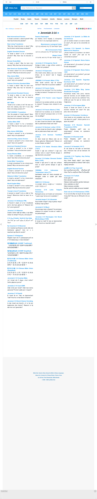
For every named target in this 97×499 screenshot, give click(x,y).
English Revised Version (15, 169)
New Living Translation (15, 44)
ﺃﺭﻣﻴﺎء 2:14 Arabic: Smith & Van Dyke (19, 218)
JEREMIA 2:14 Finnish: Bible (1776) (47, 80)
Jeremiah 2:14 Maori (42, 207)
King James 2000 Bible (15, 131)
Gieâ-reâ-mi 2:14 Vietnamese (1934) (76, 192)
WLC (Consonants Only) (54, 50)
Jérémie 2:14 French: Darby (44, 88)
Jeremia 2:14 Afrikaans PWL (17, 201)
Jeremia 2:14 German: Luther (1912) (47, 127)
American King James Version (17, 139)
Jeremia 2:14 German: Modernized (47, 119)
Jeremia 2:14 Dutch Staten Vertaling (20, 301)
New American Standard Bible (17, 68)
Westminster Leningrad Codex (51, 44)
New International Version (16, 36)
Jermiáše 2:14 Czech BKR (16, 286)
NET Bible (10, 102)
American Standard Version (16, 146)
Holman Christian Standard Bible (18, 83)
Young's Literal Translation (16, 191)
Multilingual (11, 28)
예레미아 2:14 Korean (42, 182)
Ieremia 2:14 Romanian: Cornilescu (76, 115)
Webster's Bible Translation (16, 176)
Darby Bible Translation (15, 161)
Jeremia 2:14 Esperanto (43, 71)
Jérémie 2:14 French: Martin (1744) (47, 110)
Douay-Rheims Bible (14, 154)
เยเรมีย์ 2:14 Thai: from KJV (73, 168)
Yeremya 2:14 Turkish (71, 176)
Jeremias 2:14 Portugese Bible (74, 105)
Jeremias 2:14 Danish (14, 293)
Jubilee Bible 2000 (13, 122)
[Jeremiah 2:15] (94, 228)
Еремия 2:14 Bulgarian (15, 235)
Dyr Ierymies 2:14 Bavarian (16, 226)
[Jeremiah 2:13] (2, 228)
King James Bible (13, 76)
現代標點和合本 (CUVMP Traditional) (19, 243)
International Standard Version (18, 93)
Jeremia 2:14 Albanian (15, 210)
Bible (7, 28)
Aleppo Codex (57, 55)
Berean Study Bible (14, 61)
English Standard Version (16, 51)
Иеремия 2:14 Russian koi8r (73, 137)
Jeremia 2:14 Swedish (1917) (74, 146)
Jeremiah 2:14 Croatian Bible (17, 278)
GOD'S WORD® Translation (16, 112)
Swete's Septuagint (42, 36)
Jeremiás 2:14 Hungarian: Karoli (46, 63)
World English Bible (13, 183)
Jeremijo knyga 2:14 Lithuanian (46, 199)
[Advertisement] (48, 345)
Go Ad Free (4, 491)
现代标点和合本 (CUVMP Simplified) (19, 251)
